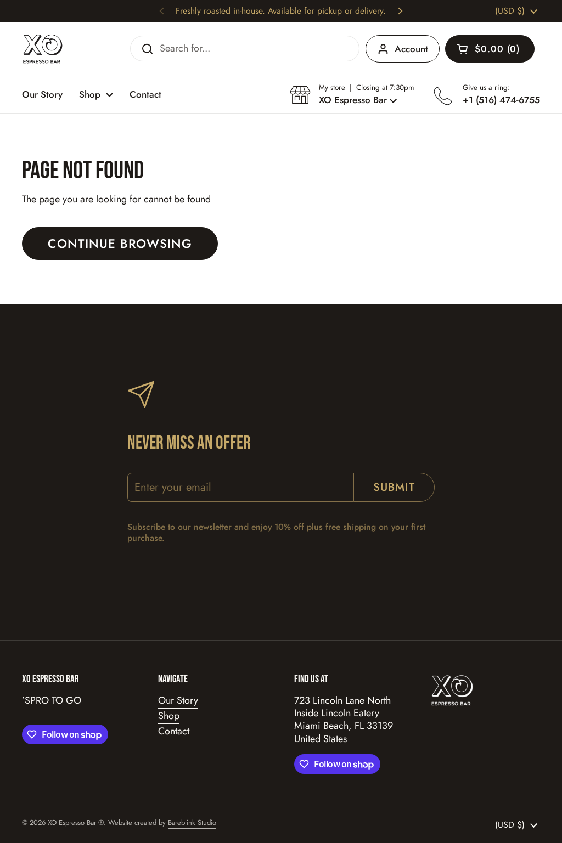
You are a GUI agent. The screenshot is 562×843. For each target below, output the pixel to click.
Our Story (178, 700)
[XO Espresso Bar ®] (43, 49)
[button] (490, 49)
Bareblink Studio (192, 822)
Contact (173, 731)
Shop (168, 716)
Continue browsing (120, 243)
